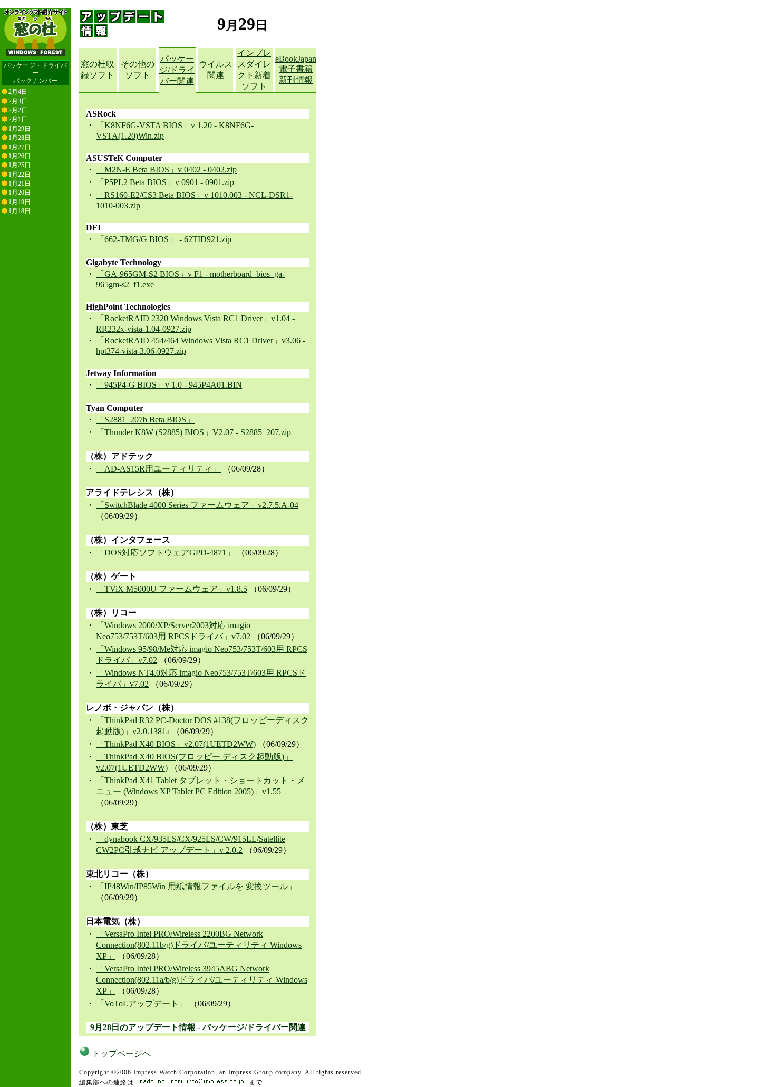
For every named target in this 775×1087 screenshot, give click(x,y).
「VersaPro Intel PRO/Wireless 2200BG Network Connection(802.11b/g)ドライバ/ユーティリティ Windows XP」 (199, 944)
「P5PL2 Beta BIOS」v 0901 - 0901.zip (165, 182)
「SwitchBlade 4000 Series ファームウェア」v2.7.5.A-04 (197, 505)
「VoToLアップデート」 (141, 1003)
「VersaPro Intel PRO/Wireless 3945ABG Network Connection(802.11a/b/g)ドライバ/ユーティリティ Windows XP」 (201, 979)
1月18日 (19, 211)
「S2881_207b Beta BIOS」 (145, 419)
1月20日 (19, 192)
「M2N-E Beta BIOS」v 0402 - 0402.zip (166, 169)
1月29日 (19, 128)
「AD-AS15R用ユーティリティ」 (158, 468)
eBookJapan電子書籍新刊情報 (295, 69)
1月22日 (19, 174)
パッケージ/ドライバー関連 (177, 69)
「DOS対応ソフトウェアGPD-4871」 (165, 552)
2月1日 (17, 119)
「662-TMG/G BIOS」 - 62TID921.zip (163, 239)
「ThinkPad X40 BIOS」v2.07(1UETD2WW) (176, 743)
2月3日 (17, 101)
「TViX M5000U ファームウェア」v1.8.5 (171, 588)
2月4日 (17, 91)
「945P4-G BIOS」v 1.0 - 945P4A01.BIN (169, 384)
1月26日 (19, 156)
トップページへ (120, 1053)
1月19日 (19, 202)
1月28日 (19, 137)
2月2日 (17, 110)
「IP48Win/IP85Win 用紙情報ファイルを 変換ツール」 (196, 886)
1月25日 (19, 165)
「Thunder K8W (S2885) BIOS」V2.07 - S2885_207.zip (193, 432)
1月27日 (19, 147)
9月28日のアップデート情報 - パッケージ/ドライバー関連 (198, 1027)
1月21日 (19, 183)
